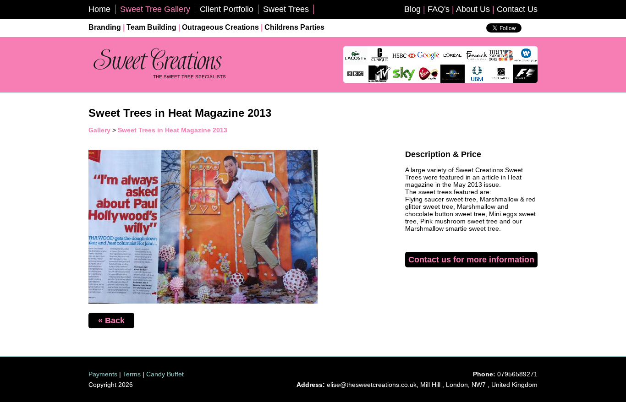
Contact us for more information (471, 259)
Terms (132, 374)
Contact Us (517, 9)
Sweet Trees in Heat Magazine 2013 (172, 130)
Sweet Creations (157, 59)
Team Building (151, 27)
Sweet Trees (286, 9)
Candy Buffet (165, 374)
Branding (104, 27)
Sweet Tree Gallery (155, 9)
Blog (412, 9)
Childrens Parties (294, 27)
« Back (111, 320)
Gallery (99, 130)
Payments (102, 374)
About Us (473, 9)
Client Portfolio (226, 9)
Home (99, 9)
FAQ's (439, 9)
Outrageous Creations (220, 27)
